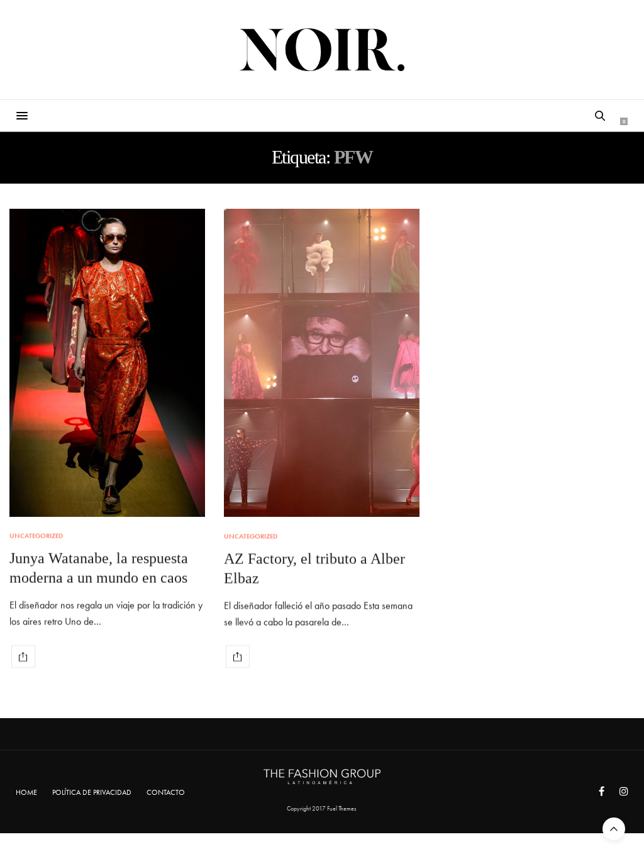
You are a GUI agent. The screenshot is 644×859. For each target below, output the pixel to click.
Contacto (166, 792)
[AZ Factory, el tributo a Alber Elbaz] (321, 363)
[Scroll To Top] (613, 828)
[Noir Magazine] (322, 49)
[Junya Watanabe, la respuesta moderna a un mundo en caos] (107, 363)
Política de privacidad (91, 792)
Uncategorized (36, 536)
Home (26, 792)
